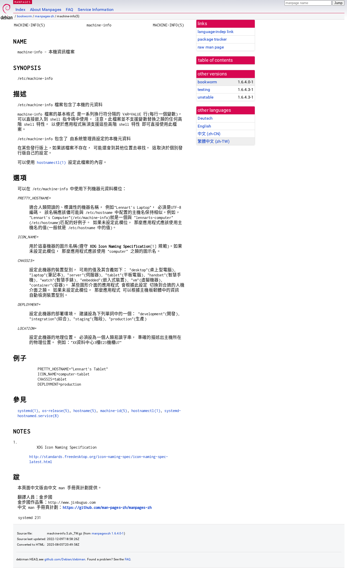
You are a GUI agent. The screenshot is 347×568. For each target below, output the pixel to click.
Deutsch (205, 118)
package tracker (212, 39)
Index (20, 9)
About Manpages (45, 9)
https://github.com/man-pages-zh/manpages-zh (107, 507)
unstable (205, 97)
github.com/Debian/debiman (65, 559)
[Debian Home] (6, 10)
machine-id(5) (113, 410)
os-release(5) (55, 410)
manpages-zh (44, 16)
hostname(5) (84, 410)
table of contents (215, 60)
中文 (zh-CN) (209, 133)
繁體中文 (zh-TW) (214, 141)
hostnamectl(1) (51, 162)
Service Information (96, 9)
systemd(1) (28, 410)
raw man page (211, 47)
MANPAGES (22, 2)
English (204, 126)
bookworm (24, 16)
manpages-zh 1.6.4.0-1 (108, 533)
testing (204, 89)
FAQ (69, 9)
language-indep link (215, 31)
